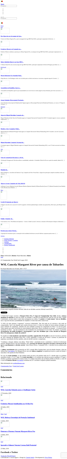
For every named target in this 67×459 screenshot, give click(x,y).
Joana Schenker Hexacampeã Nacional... (12, 100)
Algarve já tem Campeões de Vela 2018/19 (13, 183)
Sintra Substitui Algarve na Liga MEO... (12, 62)
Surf (2, 27)
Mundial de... (4, 169)
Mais (2, 190)
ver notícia (11, 351)
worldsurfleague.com (18, 363)
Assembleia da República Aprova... (11, 88)
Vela (2, 149)
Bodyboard (3, 67)
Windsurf (3, 106)
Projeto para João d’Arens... (9, 230)
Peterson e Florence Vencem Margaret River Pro (18, 431)
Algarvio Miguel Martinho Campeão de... (12, 115)
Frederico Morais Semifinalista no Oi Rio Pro (17, 404)
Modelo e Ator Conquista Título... (10, 129)
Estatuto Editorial (9, 239)
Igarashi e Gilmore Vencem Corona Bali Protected (18, 445)
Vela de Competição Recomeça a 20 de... (12, 157)
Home (2, 25)
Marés (2, 4)
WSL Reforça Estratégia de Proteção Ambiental (18, 417)
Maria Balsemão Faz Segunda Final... (11, 75)
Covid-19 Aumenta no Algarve (9, 202)
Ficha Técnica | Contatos (11, 240)
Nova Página (48, 457)
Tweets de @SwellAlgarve (8, 456)
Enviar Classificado (9, 245)
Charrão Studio (30, 457)
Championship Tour (6, 366)
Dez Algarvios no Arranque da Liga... (11, 36)
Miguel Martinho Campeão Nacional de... (12, 142)
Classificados (7, 243)
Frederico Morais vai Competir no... (11, 49)
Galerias (3, 236)
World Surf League (18, 366)
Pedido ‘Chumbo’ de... (7, 218)
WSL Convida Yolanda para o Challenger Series (18, 390)
